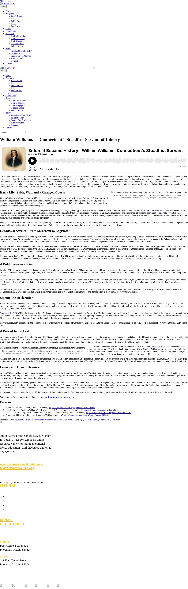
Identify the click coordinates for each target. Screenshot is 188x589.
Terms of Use (14, 505)
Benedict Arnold (158, 346)
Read (13, 19)
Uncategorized (69, 420)
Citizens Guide (17, 43)
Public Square (17, 21)
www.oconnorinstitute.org (21, 464)
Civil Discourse (17, 38)
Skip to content (6, 1)
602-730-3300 (8, 534)
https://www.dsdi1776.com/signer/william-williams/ (108, 412)
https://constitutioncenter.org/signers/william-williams (72, 407)
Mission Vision (17, 53)
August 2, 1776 (10, 313)
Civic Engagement (19, 41)
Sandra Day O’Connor (21, 56)
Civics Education (18, 36)
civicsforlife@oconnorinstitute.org (21, 530)
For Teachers (16, 26)
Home (8, 11)
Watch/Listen (16, 16)
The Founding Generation (97, 420)
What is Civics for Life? (21, 51)
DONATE (6, 520)
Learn (8, 28)
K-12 (13, 23)
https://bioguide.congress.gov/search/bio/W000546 (86, 415)
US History (115, 420)
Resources (10, 33)
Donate (9, 63)
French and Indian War (160, 210)
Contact (14, 61)
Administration (17, 58)
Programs (10, 14)
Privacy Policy (14, 509)
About (8, 48)
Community (11, 31)
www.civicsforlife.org (17, 468)
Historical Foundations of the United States (43, 420)
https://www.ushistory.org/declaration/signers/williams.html (92, 410)
